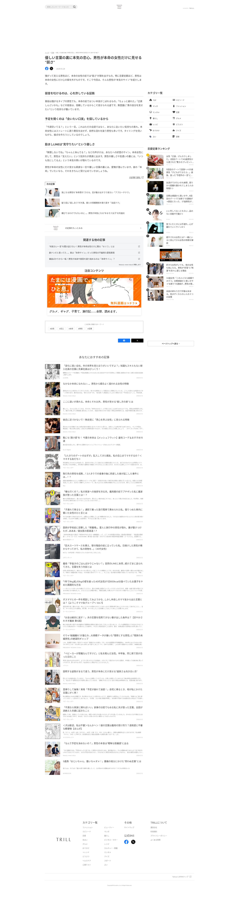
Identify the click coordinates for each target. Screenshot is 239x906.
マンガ (106, 832)
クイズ (106, 857)
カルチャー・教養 (111, 848)
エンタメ (107, 852)
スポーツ (107, 861)
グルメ (85, 844)
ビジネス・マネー (111, 840)
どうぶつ (86, 857)
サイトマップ (129, 827)
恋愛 (52, 52)
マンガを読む (177, 250)
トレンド (86, 852)
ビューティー (109, 827)
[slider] (171, 258)
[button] (74, 7)
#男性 (80, 329)
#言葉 (90, 329)
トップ (47, 52)
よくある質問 (155, 840)
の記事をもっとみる (74, 228)
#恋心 (61, 329)
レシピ (106, 844)
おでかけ (86, 848)
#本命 (71, 329)
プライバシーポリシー (158, 836)
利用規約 (153, 832)
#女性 (52, 329)
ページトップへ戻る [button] (170, 343)
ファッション (88, 827)
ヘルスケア (87, 861)
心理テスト (87, 865)
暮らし (106, 836)
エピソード (87, 832)
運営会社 (153, 827)
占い (106, 865)
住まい (85, 840)
